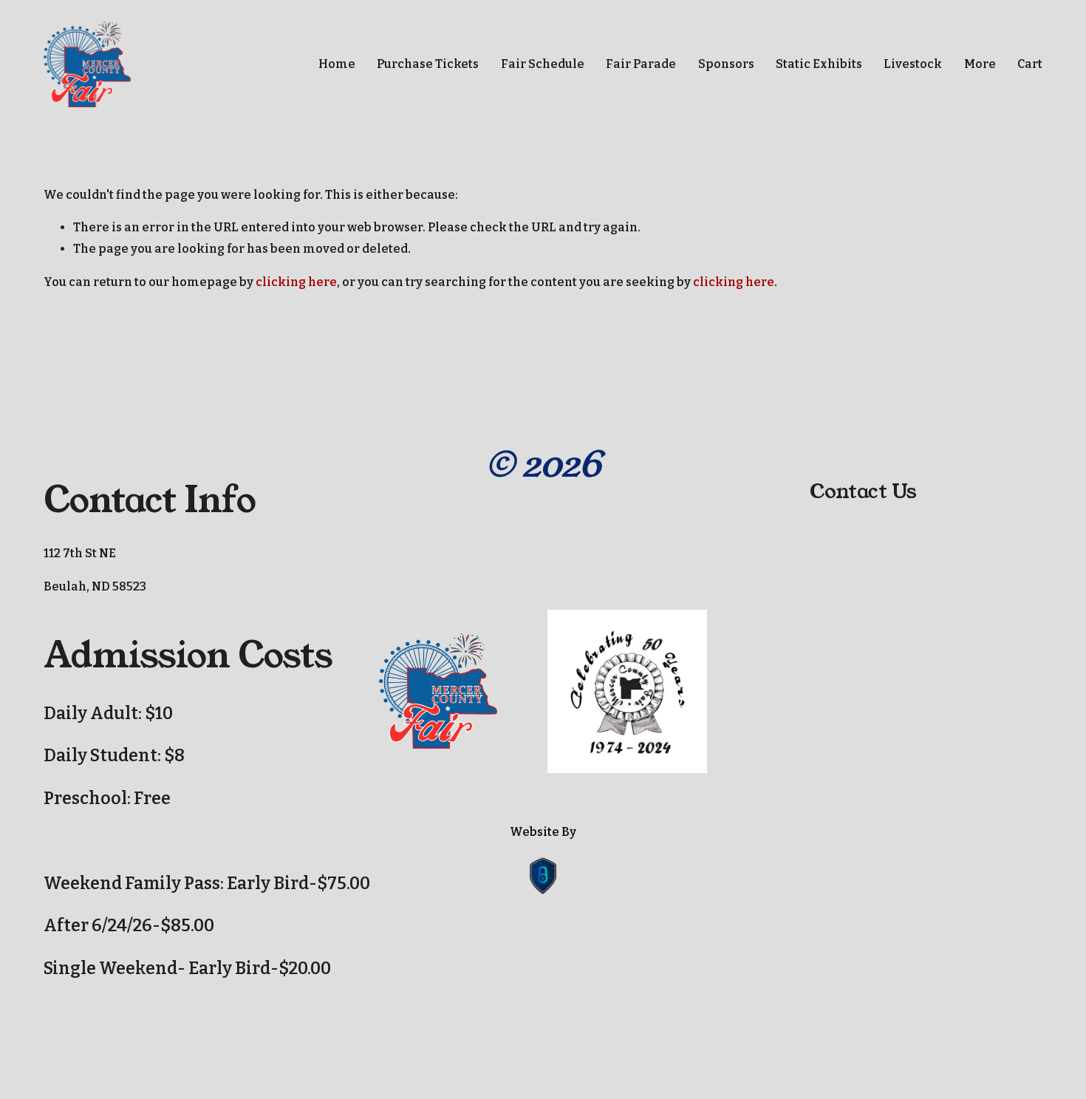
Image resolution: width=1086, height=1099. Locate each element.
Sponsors (726, 64)
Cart (1029, 64)
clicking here (296, 282)
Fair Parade (641, 64)
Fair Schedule (542, 64)
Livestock (913, 64)
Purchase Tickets (428, 64)
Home (336, 64)
